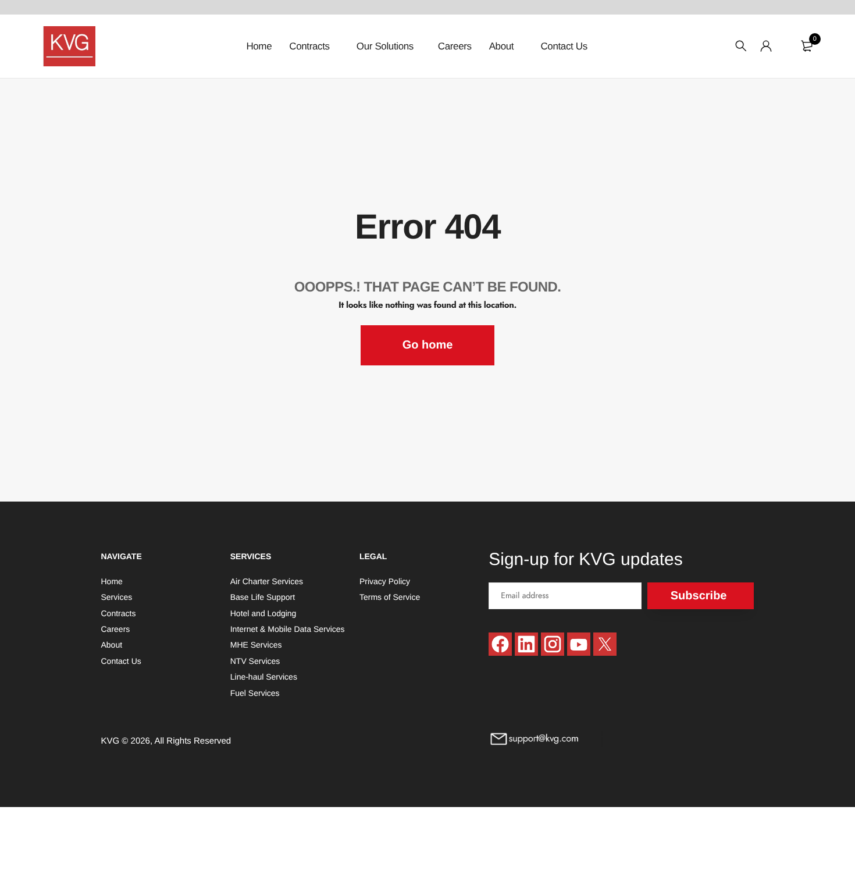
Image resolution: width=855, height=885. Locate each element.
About (502, 46)
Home (259, 46)
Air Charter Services (266, 580)
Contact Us (563, 46)
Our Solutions (385, 46)
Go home (427, 345)
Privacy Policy (384, 580)
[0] (807, 46)
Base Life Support (262, 597)
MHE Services (256, 644)
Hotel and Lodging (263, 612)
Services (117, 597)
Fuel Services (255, 692)
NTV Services (255, 660)
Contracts (310, 46)
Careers (455, 46)
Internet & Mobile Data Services (287, 629)
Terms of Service (389, 597)
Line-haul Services (263, 676)
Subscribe (699, 595)
